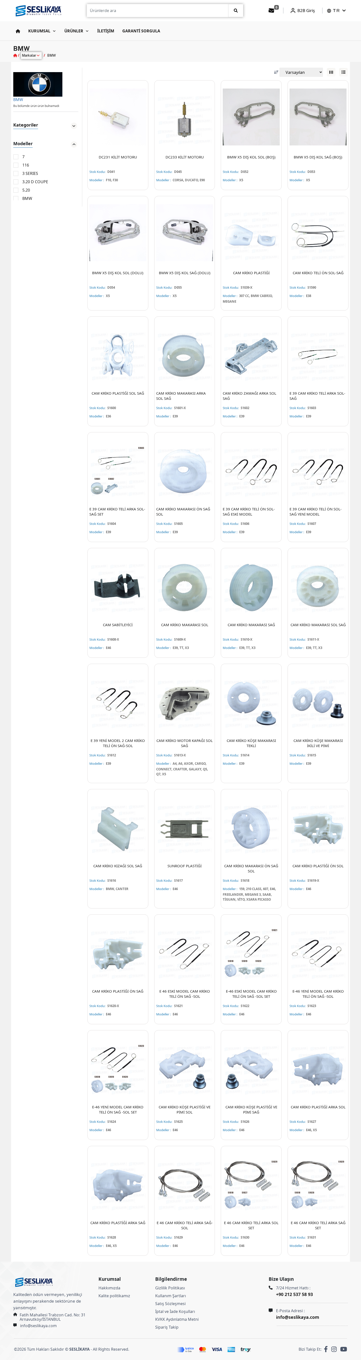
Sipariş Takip (167, 1327)
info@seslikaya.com (38, 1325)
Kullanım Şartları (170, 1295)
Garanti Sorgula (141, 31)
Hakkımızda (109, 1288)
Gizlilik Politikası (170, 1288)
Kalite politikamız (114, 1295)
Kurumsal (39, 31)
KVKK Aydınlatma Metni (177, 1319)
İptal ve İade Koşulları (175, 1311)
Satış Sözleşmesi (170, 1303)
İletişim (105, 31)
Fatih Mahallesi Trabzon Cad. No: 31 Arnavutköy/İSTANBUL (52, 1317)
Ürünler (73, 31)
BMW (18, 99)
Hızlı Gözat (122, 146)
